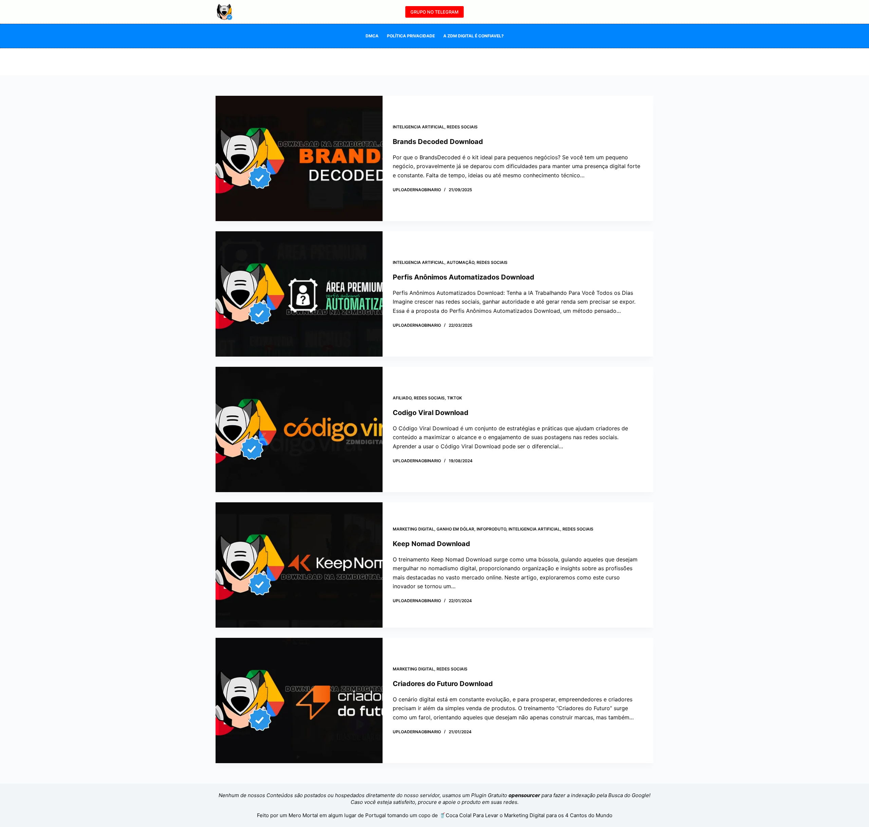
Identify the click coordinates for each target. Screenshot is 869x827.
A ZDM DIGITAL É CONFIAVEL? (473, 35)
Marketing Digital (413, 529)
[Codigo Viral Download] (299, 429)
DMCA (372, 35)
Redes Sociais (462, 126)
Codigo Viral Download (430, 413)
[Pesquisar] (241, 12)
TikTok (454, 397)
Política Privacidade (411, 35)
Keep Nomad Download (431, 544)
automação (460, 262)
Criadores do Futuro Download (443, 684)
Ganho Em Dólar (455, 529)
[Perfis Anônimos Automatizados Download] (299, 294)
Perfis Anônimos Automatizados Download (463, 277)
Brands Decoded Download (438, 142)
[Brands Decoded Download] (299, 158)
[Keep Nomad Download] (299, 565)
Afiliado (402, 397)
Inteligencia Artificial (418, 126)
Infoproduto (491, 529)
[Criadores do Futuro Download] (299, 700)
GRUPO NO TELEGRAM (434, 12)
